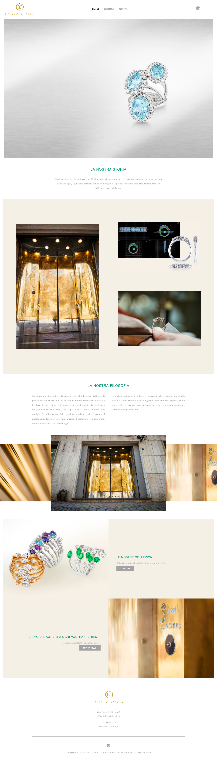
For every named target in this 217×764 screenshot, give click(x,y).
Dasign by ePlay (143, 752)
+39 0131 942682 (108, 722)
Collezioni (109, 9)
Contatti (123, 9)
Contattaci (90, 648)
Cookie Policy (108, 752)
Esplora (125, 568)
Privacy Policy (125, 752)
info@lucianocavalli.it (108, 726)
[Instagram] (198, 9)
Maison (95, 9)
